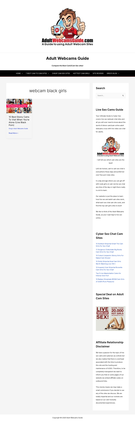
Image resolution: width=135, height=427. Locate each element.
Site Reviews (98, 73)
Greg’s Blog (112, 73)
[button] (22, 73)
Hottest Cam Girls (81, 73)
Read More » (13, 133)
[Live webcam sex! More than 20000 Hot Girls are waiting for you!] (111, 318)
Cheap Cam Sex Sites (61, 73)
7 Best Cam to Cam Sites (36, 73)
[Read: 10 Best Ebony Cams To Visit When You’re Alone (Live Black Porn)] (19, 106)
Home (18, 73)
